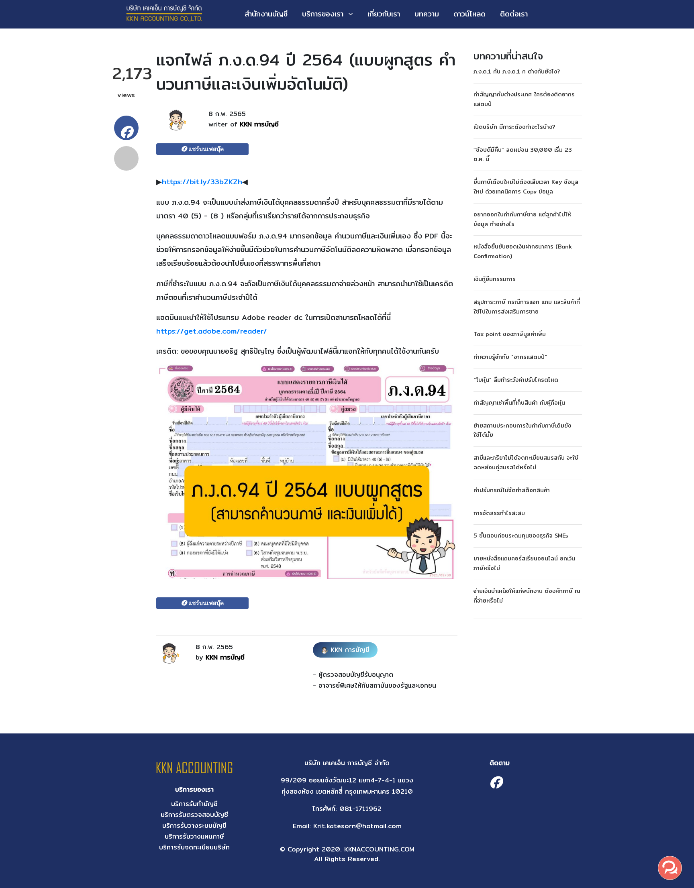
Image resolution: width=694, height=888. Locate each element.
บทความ (426, 14)
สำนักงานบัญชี (266, 14)
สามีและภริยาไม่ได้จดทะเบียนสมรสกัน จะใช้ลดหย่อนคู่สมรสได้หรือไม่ (526, 462)
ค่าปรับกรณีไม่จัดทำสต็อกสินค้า (512, 490)
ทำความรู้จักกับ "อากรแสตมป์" (510, 356)
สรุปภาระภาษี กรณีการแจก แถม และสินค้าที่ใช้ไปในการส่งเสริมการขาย (527, 306)
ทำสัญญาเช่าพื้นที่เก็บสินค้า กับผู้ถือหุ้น (519, 402)
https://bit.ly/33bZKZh (202, 181)
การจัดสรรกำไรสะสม (499, 513)
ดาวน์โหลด (469, 14)
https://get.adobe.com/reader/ (211, 331)
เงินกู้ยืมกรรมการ (495, 279)
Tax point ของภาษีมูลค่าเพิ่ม (510, 334)
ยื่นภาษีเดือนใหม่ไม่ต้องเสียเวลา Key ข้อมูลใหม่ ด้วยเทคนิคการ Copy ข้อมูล (526, 186)
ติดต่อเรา (514, 14)
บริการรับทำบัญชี (194, 804)
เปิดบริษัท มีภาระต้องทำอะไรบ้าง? (514, 126)
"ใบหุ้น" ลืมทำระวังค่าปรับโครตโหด (516, 379)
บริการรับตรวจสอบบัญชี (194, 815)
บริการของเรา (322, 14)
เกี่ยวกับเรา (383, 14)
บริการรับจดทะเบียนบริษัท (194, 847)
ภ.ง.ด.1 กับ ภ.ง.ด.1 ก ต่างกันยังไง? (517, 71)
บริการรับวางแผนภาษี (194, 836)
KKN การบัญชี (259, 124)
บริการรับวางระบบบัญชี (194, 826)
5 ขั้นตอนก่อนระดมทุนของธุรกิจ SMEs (521, 535)
